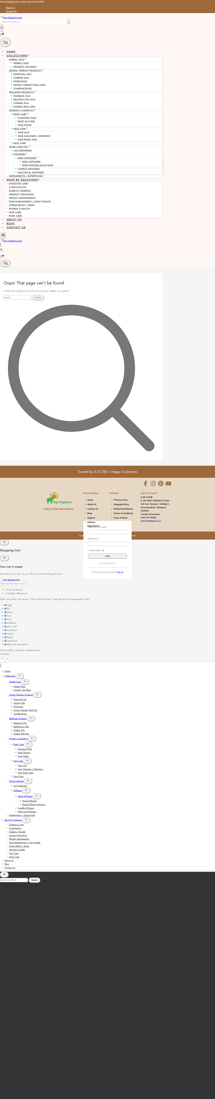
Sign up (119, 572)
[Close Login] (4, 542)
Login (107, 556)
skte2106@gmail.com (151, 520)
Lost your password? (107, 563)
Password (98, 538)
